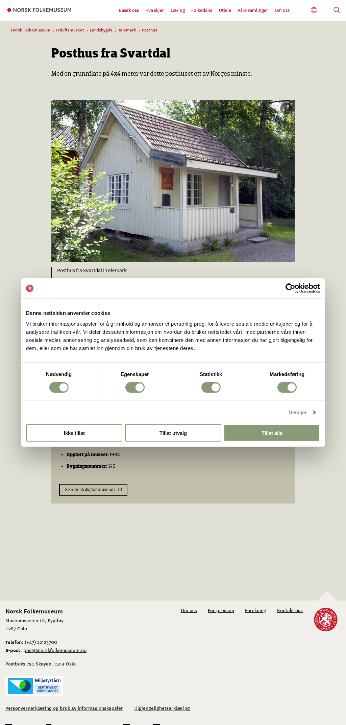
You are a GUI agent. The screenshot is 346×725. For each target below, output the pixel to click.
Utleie (225, 10)
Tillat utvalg (173, 433)
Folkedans (201, 10)
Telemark (127, 30)
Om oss (282, 10)
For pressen (221, 610)
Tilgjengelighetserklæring (162, 707)
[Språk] (314, 10)
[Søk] (337, 10)
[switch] (135, 387)
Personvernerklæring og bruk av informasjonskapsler (64, 707)
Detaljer (298, 412)
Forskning (255, 610)
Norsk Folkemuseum (30, 30)
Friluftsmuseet (70, 30)
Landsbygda (101, 30)
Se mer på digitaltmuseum (90, 490)
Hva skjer (154, 10)
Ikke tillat (74, 433)
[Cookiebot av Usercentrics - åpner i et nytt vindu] (290, 288)
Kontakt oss (290, 610)
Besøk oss (129, 10)
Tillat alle (272, 433)
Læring (178, 10)
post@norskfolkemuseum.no (54, 650)
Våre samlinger (253, 10)
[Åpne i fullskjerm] (286, 108)
